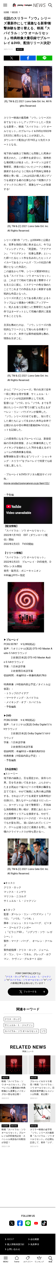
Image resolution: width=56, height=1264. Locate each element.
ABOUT (10, 1239)
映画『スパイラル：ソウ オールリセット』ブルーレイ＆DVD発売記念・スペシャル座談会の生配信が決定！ (14, 1136)
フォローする (30, 991)
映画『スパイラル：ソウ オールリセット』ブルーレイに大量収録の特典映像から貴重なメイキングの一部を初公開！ (14, 1087)
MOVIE (15, 12)
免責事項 (34, 1244)
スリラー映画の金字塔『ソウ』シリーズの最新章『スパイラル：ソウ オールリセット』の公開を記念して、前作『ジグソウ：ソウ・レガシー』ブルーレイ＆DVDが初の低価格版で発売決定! (42, 1136)
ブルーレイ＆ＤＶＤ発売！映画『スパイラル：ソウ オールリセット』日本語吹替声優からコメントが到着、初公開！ (42, 1087)
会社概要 (34, 1239)
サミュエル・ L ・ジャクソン (19, 1025)
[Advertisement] (28, 1182)
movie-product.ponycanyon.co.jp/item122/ (27, 483)
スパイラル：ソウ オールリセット (26, 980)
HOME (6, 12)
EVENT (5, 1126)
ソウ (49, 980)
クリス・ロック (13, 976)
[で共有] (11, 58)
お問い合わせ (13, 1249)
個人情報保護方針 (15, 1244)
